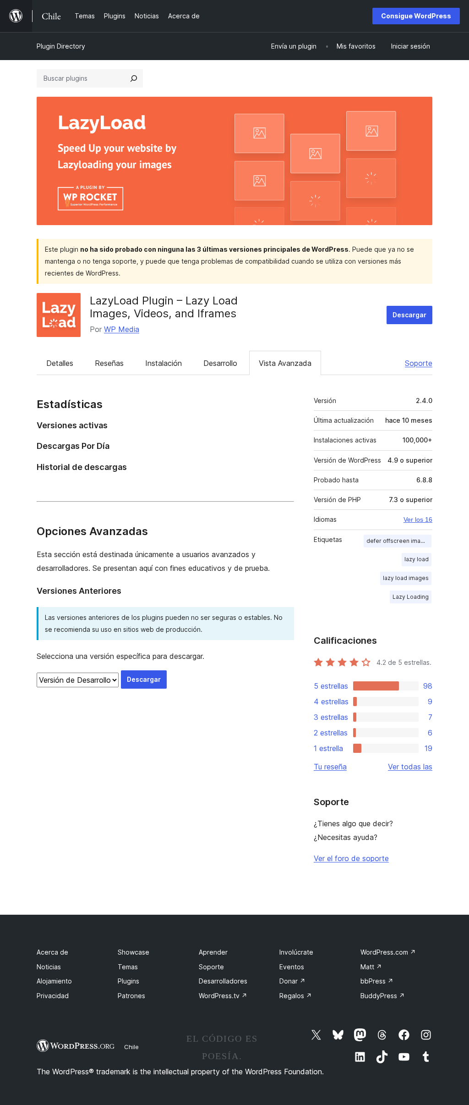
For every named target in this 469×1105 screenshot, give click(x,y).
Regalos (295, 996)
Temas (128, 967)
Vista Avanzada (285, 363)
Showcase (133, 952)
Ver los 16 (418, 519)
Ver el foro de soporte (351, 858)
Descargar (409, 315)
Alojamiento (54, 981)
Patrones (131, 996)
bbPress (376, 981)
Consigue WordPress (416, 16)
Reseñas (109, 363)
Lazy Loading (411, 596)
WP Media (121, 329)
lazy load (416, 559)
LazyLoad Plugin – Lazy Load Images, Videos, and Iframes (164, 307)
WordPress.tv (223, 996)
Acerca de (52, 952)
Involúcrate (296, 952)
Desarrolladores (223, 981)
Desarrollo (220, 363)
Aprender (213, 952)
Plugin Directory (61, 46)
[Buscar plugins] (134, 78)
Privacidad (53, 996)
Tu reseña (330, 766)
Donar (292, 981)
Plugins (128, 981)
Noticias (49, 967)
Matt (371, 967)
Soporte (418, 363)
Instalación (163, 363)
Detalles (59, 363)
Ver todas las (410, 766)
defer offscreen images (398, 540)
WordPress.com (388, 952)
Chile (131, 1046)
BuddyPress (382, 996)
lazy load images (406, 578)
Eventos (291, 967)
